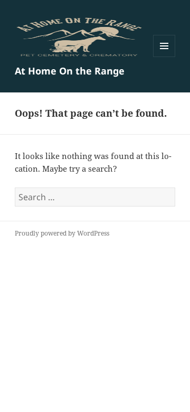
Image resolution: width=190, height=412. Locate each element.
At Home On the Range (70, 70)
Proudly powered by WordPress (62, 233)
